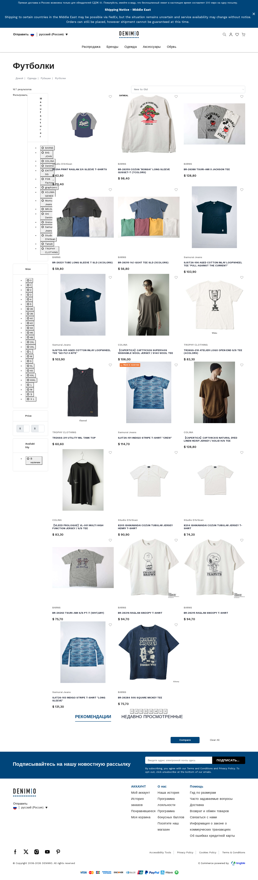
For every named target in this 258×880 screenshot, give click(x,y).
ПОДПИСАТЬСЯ (229, 760)
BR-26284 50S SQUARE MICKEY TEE (140, 697)
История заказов (137, 802)
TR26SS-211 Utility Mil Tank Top (74, 437)
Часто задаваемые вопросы (211, 799)
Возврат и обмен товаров (209, 811)
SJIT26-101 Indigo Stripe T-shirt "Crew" (145, 437)
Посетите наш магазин (168, 826)
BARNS (122, 163)
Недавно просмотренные (152, 716)
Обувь (171, 47)
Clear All (215, 739)
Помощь (196, 786)
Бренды (112, 47)
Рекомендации (93, 716)
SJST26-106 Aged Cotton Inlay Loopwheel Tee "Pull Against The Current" (213, 264)
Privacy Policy (227, 768)
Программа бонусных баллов (171, 814)
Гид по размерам (203, 792)
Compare (185, 739)
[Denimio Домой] (129, 34)
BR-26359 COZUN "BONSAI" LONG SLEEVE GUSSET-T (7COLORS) (144, 171)
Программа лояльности (166, 802)
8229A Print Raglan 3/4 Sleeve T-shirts (79, 169)
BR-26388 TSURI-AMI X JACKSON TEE (207, 169)
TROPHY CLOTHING (196, 344)
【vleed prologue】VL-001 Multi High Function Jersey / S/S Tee (77, 527)
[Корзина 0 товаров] (243, 35)
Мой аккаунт (140, 792)
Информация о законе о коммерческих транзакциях (210, 826)
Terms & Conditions (233, 852)
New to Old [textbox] (141, 89)
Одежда (130, 47)
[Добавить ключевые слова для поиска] (224, 35)
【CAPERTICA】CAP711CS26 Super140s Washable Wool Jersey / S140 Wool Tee (145, 352)
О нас (162, 786)
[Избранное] (110, 96)
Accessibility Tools (160, 852)
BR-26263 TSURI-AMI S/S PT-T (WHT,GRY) (78, 612)
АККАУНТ (138, 786)
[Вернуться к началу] (250, 859)
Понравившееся (143, 811)
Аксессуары (152, 47)
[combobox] (188, 89)
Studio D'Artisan (62, 163)
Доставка (197, 805)
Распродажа (91, 47)
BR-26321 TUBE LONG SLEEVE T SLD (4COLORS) (82, 262)
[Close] (254, 14)
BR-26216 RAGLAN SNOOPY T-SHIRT (140, 612)
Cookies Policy (207, 852)
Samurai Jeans (193, 257)
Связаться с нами (203, 817)
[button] (231, 35)
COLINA (122, 344)
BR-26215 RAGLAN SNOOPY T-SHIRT (206, 612)
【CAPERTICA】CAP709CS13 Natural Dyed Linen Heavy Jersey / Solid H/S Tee (210, 439)
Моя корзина (140, 817)
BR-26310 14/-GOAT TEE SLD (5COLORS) (143, 262)
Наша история (168, 792)
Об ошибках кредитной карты (212, 835)
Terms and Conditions (200, 768)
